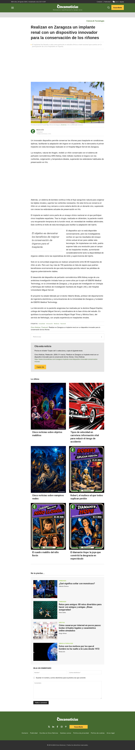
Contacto (99, 2)
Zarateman (64, 125)
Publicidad (107, 2)
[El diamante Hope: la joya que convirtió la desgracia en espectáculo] (86, 526)
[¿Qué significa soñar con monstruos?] (45, 589)
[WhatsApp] (79, 131)
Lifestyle (62, 622)
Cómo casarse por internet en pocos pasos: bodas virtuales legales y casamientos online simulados (80, 628)
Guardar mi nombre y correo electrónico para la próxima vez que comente (61, 678)
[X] (70, 131)
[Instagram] (61, 726)
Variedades (62, 580)
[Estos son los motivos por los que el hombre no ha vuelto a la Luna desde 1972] (45, 652)
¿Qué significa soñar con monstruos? (77, 583)
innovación (49, 324)
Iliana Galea (62, 612)
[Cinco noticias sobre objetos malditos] (48, 406)
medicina (56, 324)
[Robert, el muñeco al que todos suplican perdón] (86, 469)
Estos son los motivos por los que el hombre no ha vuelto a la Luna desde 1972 (79, 647)
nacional (63, 324)
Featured (45, 327)
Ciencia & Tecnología (95, 21)
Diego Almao (63, 633)
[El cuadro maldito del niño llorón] (48, 526)
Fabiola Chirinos (64, 586)
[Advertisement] (67, 66)
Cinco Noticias (35, 327)
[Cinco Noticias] (67, 719)
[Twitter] (49, 726)
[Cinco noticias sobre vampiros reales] (48, 469)
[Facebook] (74, 131)
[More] (89, 131)
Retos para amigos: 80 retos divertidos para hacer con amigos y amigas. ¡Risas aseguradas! (80, 607)
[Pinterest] (65, 726)
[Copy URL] (84, 131)
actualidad (42, 324)
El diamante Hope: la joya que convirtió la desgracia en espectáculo (85, 555)
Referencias (37, 337)
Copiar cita (40, 367)
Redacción (40, 129)
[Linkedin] (53, 726)
